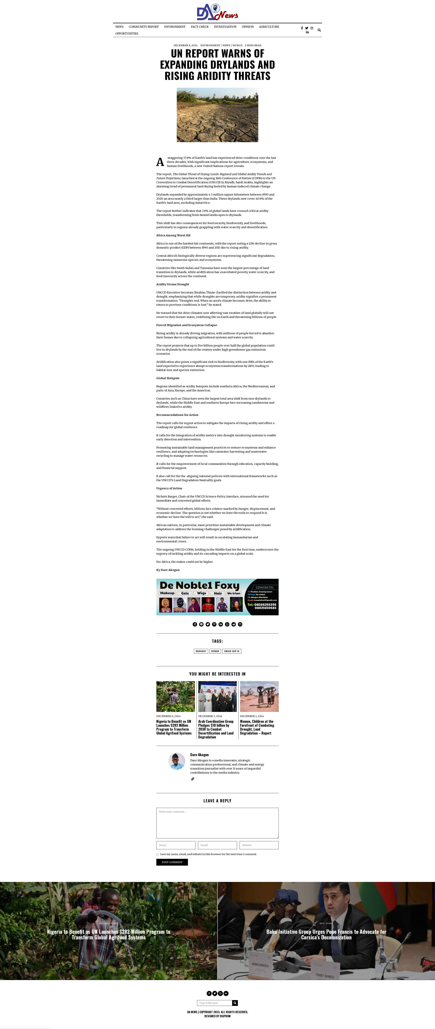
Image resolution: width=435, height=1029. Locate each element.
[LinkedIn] (307, 32)
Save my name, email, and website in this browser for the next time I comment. (208, 854)
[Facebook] (302, 28)
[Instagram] (312, 28)
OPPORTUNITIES (126, 33)
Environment (210, 45)
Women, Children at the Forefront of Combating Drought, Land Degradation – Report (257, 727)
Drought (201, 651)
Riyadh (215, 651)
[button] (235, 1003)
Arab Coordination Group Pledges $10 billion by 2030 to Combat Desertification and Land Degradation (215, 729)
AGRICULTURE (269, 26)
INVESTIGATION (225, 26)
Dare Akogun (199, 754)
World (237, 45)
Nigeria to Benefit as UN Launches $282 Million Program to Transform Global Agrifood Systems (174, 727)
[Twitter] (306, 28)
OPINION (248, 26)
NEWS (119, 26)
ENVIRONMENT (175, 26)
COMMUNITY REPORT (144, 26)
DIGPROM (225, 1016)
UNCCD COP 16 (231, 651)
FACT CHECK (200, 26)
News (226, 45)
